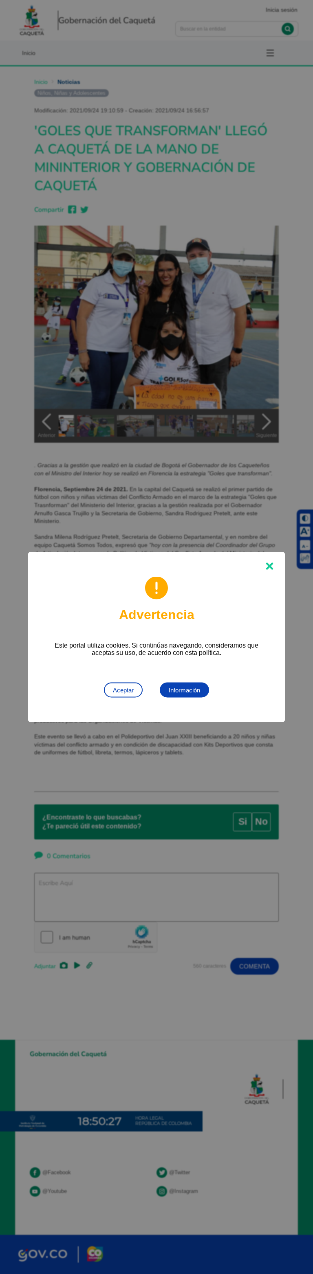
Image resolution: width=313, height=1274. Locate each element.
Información (184, 690)
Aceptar (123, 690)
